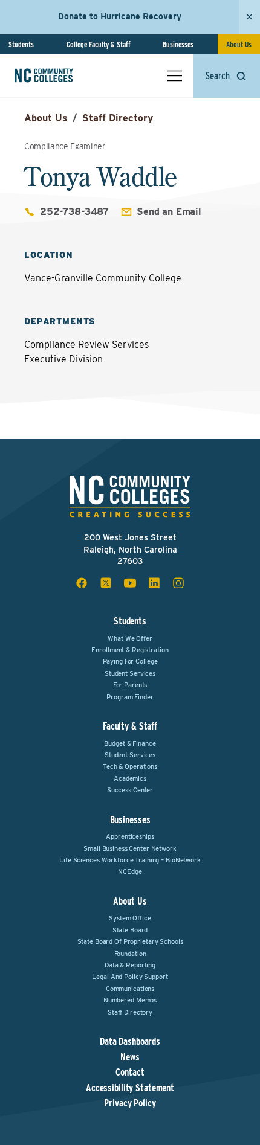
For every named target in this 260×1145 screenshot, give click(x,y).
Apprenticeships (130, 836)
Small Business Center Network (130, 848)
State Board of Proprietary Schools (130, 941)
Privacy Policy (129, 1103)
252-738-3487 (74, 211)
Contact (129, 1072)
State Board (130, 930)
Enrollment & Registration (129, 650)
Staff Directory (117, 118)
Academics (130, 778)
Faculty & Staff (130, 726)
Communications (130, 988)
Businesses (178, 44)
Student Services (130, 673)
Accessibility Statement (130, 1088)
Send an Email (169, 211)
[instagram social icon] (178, 583)
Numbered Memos (130, 1000)
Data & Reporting (130, 965)
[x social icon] (106, 583)
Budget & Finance (129, 743)
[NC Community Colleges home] (60, 75)
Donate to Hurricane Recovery (119, 16)
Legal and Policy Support (129, 976)
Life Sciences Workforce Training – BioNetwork (130, 860)
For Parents (130, 685)
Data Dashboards (130, 1041)
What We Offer (130, 638)
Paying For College (130, 661)
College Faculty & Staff (99, 44)
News (130, 1057)
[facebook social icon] (82, 583)
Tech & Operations (130, 766)
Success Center (130, 790)
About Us (239, 44)
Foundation (130, 953)
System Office (130, 918)
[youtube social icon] (130, 583)
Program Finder (129, 697)
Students (21, 44)
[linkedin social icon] (154, 583)
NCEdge (129, 871)
